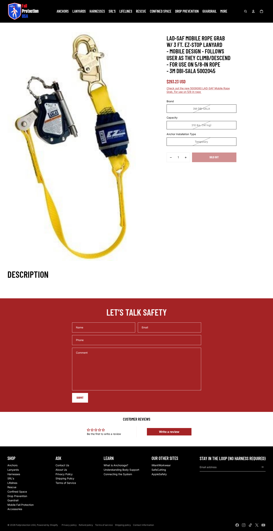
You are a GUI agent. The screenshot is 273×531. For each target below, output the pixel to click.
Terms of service (104, 525)
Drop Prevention (17, 496)
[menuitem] (223, 11)
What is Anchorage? (116, 465)
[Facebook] (237, 525)
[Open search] (245, 11)
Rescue (11, 487)
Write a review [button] (169, 432)
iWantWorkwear (161, 465)
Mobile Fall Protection (20, 504)
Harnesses (13, 474)
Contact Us (62, 465)
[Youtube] (263, 525)
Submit (80, 397)
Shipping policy (123, 525)
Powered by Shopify (47, 525)
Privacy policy (69, 525)
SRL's (10, 478)
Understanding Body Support (121, 469)
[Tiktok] (250, 525)
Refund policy (86, 525)
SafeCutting (159, 469)
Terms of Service (66, 482)
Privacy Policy (64, 474)
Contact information (143, 525)
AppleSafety (159, 474)
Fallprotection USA (26, 525)
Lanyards (13, 469)
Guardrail (12, 500)
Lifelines (12, 482)
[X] (257, 525)
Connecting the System (118, 474)
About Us (61, 469)
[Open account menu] (253, 11)
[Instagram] (243, 525)
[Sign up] (262, 467)
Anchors (12, 465)
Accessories (14, 509)
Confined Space (17, 491)
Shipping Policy (65, 478)
